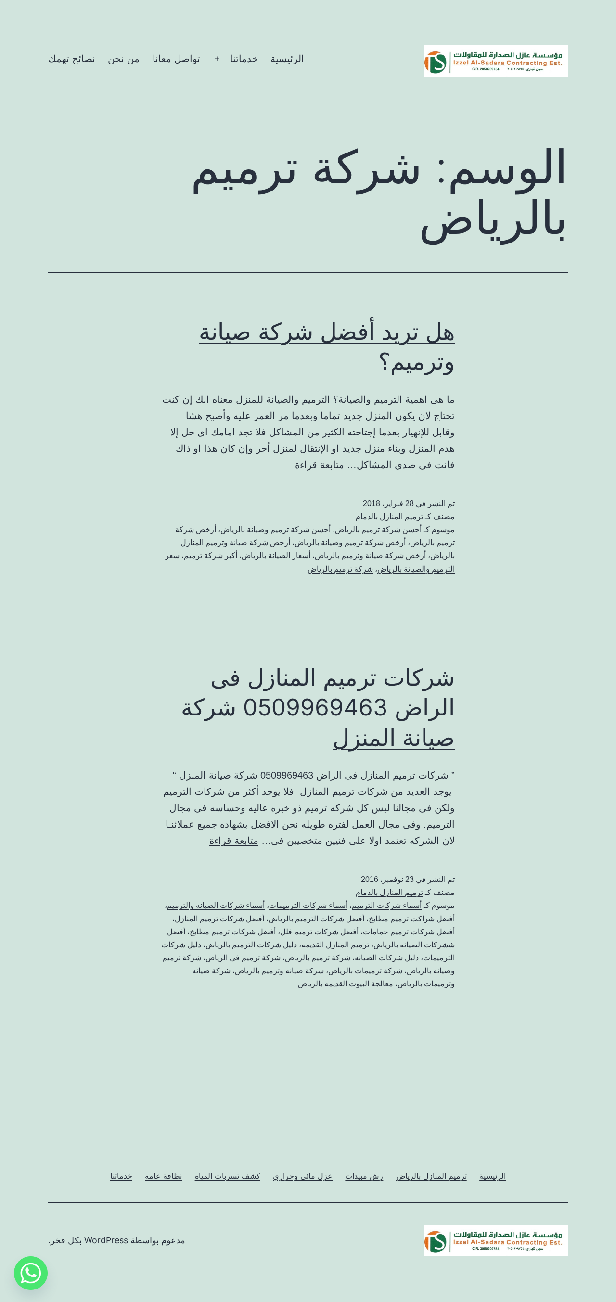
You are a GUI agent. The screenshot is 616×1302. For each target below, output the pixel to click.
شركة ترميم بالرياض (340, 569)
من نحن (124, 58)
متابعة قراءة (319, 465)
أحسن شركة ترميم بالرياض (378, 529)
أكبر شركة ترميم (210, 555)
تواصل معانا (176, 58)
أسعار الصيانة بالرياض (276, 555)
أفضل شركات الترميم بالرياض (316, 919)
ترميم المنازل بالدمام (389, 516)
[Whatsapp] (31, 1273)
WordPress (106, 1240)
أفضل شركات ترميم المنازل (219, 919)
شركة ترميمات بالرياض (365, 971)
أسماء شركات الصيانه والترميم (216, 905)
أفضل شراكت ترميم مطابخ (412, 919)
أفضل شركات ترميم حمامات (409, 932)
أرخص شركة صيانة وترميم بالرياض (370, 555)
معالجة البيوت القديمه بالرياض (345, 984)
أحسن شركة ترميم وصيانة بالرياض (275, 529)
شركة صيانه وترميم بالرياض (279, 971)
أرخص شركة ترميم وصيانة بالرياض (350, 542)
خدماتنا (244, 58)
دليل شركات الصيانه (387, 958)
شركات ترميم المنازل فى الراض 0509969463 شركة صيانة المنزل (318, 707)
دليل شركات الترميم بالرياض (251, 945)
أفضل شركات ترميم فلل (319, 932)
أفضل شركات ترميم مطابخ (233, 932)
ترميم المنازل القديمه (335, 945)
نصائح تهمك (71, 58)
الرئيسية (287, 58)
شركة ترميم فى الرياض (243, 958)
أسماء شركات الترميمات (308, 905)
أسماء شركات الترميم (387, 905)
